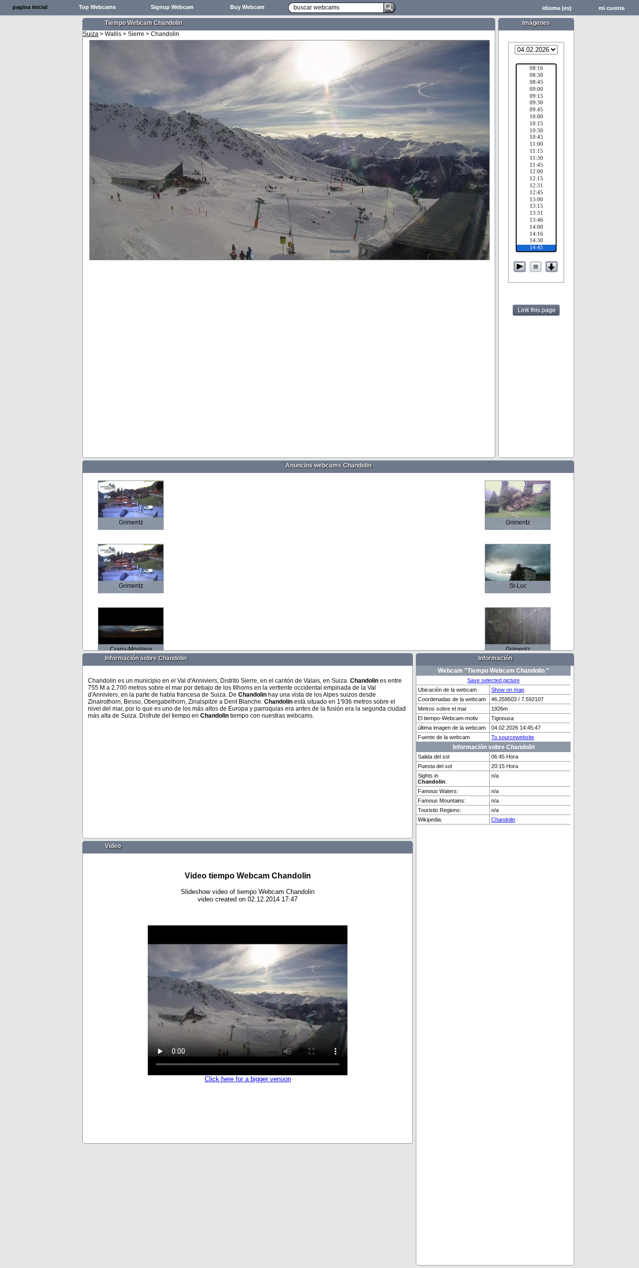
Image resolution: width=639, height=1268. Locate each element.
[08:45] (536, 82)
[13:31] (536, 213)
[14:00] (536, 227)
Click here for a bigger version (248, 1079)
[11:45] (536, 165)
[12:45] (536, 193)
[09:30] (536, 103)
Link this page (537, 310)
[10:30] (536, 131)
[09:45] (536, 110)
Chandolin (503, 820)
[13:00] (536, 200)
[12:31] (536, 186)
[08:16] (536, 68)
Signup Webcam (172, 7)
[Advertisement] (40, 173)
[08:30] (536, 75)
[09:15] (536, 96)
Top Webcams (97, 7)
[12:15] (536, 179)
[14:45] (536, 248)
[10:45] (536, 137)
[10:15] (536, 124)
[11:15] (536, 151)
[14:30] (536, 241)
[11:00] (536, 144)
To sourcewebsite (512, 737)
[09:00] (536, 89)
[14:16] (536, 234)
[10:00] (536, 117)
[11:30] (536, 158)
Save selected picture (493, 680)
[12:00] (536, 172)
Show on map (507, 690)
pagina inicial (29, 7)
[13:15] (536, 206)
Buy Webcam (247, 7)
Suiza (90, 33)
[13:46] (536, 220)
